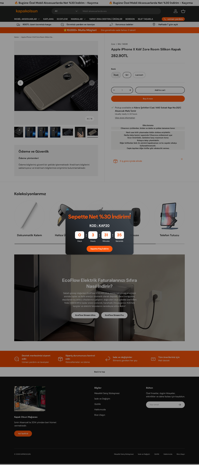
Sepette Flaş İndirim (99, 249)
